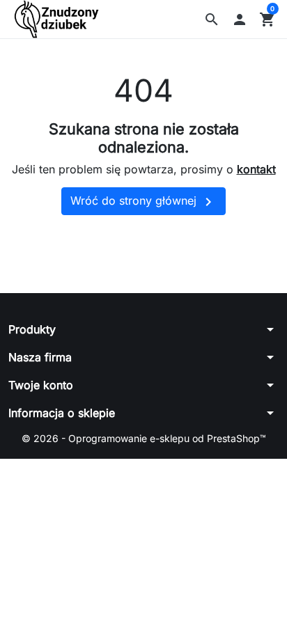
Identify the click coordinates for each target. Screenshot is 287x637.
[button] (212, 19)
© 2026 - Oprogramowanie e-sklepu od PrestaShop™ (144, 438)
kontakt (256, 169)
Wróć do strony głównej (143, 202)
